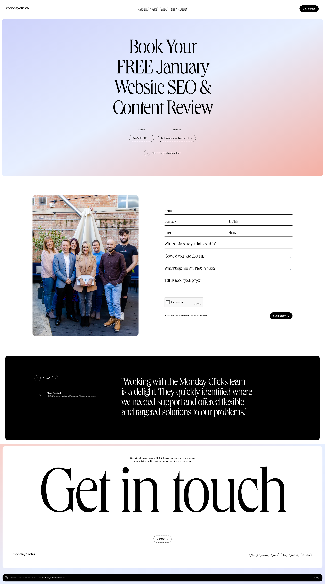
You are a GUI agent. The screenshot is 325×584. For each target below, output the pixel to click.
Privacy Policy (194, 315)
